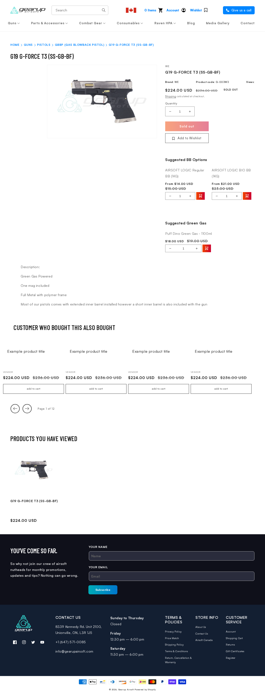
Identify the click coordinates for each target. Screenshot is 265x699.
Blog (191, 23)
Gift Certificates (235, 651)
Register (230, 657)
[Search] (103, 10)
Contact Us (201, 633)
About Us (200, 627)
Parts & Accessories (47, 23)
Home (14, 44)
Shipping (170, 96)
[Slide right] (27, 408)
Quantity (171, 103)
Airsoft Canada (204, 640)
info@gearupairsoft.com (74, 651)
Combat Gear (90, 23)
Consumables (128, 23)
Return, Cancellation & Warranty (178, 660)
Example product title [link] (26, 351)
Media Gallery (218, 23)
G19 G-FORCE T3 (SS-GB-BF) (34, 501)
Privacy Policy (173, 631)
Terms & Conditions (176, 651)
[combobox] (80, 10)
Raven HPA (163, 23)
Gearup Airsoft (126, 689)
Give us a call (241, 10)
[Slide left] (15, 408)
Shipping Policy (174, 644)
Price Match (172, 638)
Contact (248, 23)
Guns (12, 23)
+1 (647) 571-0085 (70, 642)
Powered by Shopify (145, 689)
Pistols (43, 44)
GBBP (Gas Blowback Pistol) (79, 44)
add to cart (33, 388)
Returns (230, 644)
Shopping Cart (234, 638)
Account (231, 631)
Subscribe (103, 589)
